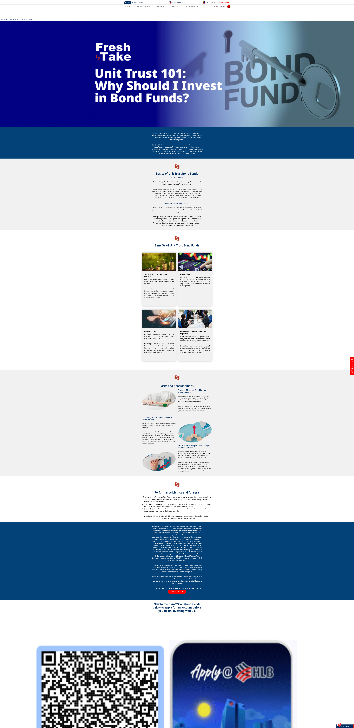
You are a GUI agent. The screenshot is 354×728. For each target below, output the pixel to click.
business (134, 2)
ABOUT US (127, 6)
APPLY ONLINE (161, 6)
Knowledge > (5, 19)
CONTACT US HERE (177, 592)
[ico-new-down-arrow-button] (146, 3)
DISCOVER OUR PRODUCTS (144, 6)
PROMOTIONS (174, 6)
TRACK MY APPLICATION (191, 6)
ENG (212, 2)
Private (141, 2)
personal (128, 2)
